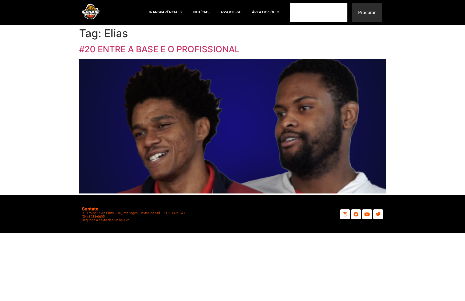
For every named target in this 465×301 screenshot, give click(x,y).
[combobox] (318, 12)
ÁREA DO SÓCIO (265, 12)
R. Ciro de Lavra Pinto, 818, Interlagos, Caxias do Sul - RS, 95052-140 (133, 213)
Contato (90, 209)
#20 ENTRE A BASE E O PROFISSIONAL (159, 49)
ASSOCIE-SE (230, 12)
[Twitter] (378, 214)
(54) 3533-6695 (93, 216)
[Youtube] (367, 214)
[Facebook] (356, 214)
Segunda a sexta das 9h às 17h (105, 220)
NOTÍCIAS (201, 12)
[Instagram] (345, 214)
